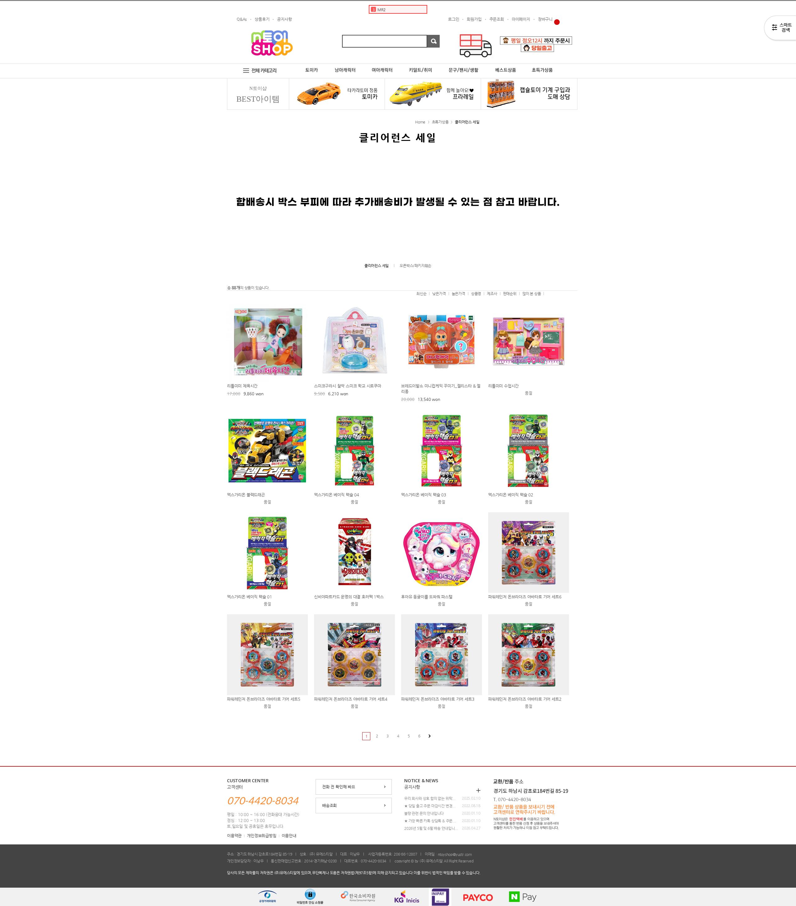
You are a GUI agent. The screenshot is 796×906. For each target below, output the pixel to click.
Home (420, 122)
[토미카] (311, 66)
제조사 (492, 293)
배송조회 (329, 805)
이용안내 (289, 835)
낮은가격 (439, 293)
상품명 (476, 293)
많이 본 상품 (531, 293)
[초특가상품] (547, 66)
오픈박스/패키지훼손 (415, 265)
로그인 (453, 19)
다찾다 (780, 29)
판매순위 (509, 293)
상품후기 (262, 19)
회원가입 (474, 19)
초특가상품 (440, 122)
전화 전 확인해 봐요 (338, 786)
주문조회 (496, 19)
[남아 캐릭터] (345, 66)
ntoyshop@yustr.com (455, 854)
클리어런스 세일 (467, 122)
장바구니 (545, 19)
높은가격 (458, 293)
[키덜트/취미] (421, 66)
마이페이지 (521, 19)
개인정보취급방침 (261, 835)
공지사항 (284, 19)
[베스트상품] (505, 66)
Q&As (242, 19)
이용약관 (234, 835)
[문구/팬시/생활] (463, 66)
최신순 (421, 293)
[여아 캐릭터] (382, 66)
